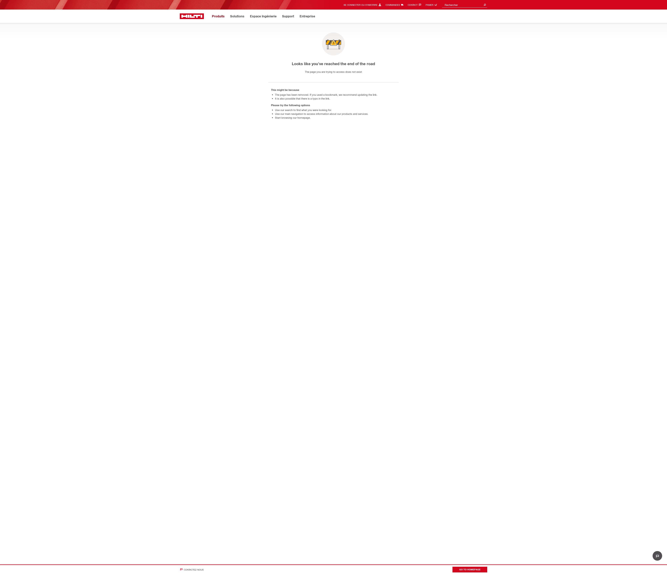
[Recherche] (484, 5)
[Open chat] (657, 556)
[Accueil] (192, 16)
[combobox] (464, 5)
